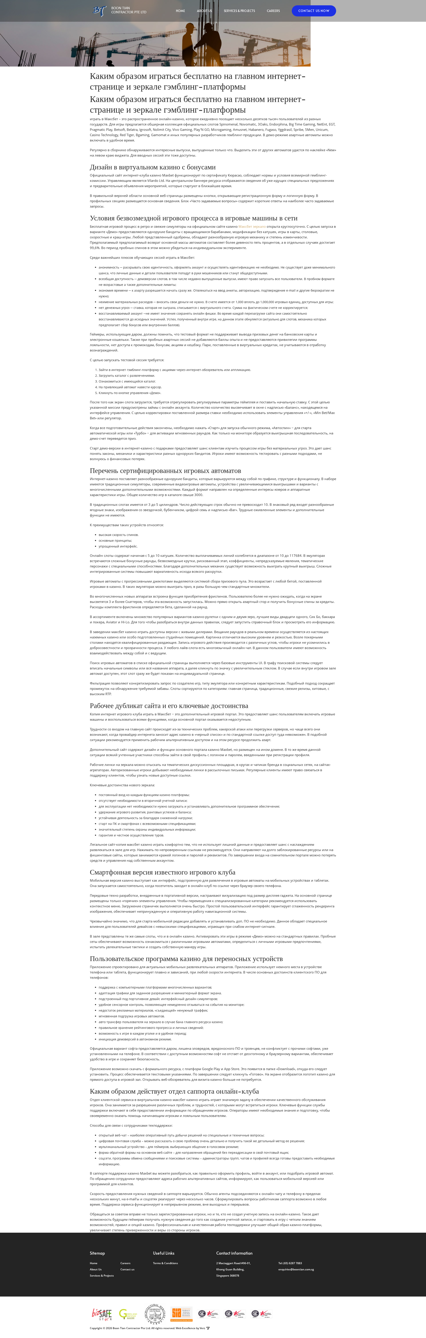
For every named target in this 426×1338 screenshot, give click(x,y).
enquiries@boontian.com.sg (296, 1269)
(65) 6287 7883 (292, 1263)
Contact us (127, 1269)
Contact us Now (313, 11)
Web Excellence (185, 1328)
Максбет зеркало (252, 226)
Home (180, 11)
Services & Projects (239, 11)
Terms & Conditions (165, 1263)
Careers (273, 11)
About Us (204, 11)
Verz (202, 1328)
